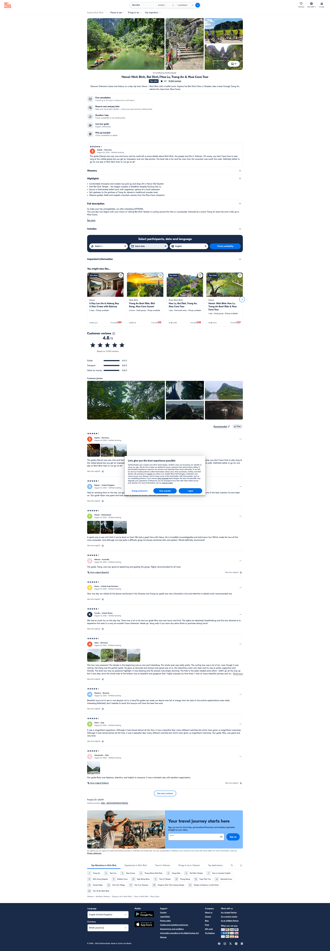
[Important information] (240, 259)
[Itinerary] (240, 171)
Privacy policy (165, 921)
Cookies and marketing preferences (174, 925)
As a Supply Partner (229, 912)
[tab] (104, 865)
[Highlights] (240, 178)
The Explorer (210, 933)
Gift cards (209, 929)
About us (208, 912)
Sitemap (163, 937)
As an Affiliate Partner (230, 921)
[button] (170, 81)
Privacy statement (94, 853)
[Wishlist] (301, 4)
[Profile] (322, 4)
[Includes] (240, 229)
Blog (207, 921)
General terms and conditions (172, 929)
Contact (163, 912)
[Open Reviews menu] (240, 439)
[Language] (311, 4)
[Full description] (240, 204)
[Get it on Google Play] (144, 914)
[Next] (242, 299)
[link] (105, 299)
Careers (208, 917)
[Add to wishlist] (120, 275)
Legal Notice (165, 917)
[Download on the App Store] (144, 924)
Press (207, 925)
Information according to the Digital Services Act (179, 933)
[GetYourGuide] (7, 5)
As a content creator (229, 917)
